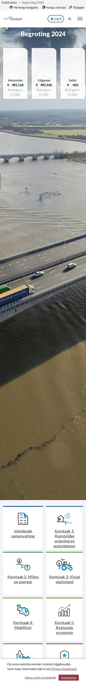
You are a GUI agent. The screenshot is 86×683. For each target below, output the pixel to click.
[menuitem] (23, 7)
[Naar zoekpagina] (70, 19)
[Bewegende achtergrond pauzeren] (7, 28)
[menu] (80, 19)
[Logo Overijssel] (15, 19)
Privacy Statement (64, 669)
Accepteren (68, 677)
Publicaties (9, 2)
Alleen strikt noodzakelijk (40, 677)
